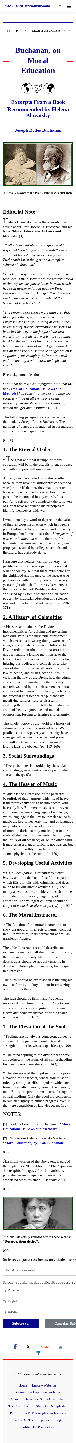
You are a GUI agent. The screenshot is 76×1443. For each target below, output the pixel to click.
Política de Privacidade (38, 1427)
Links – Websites (44, 1385)
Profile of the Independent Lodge (38, 1420)
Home (23, 1385)
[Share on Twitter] (28, 1347)
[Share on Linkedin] (38, 1354)
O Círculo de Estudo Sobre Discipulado (38, 1399)
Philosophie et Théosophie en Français (38, 1413)
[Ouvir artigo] (17, 31)
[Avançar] (25, 31)
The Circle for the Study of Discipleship (38, 1406)
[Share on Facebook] (15, 1347)
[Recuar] (8, 31)
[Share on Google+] (44, 1347)
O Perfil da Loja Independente (38, 1392)
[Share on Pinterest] (61, 1347)
